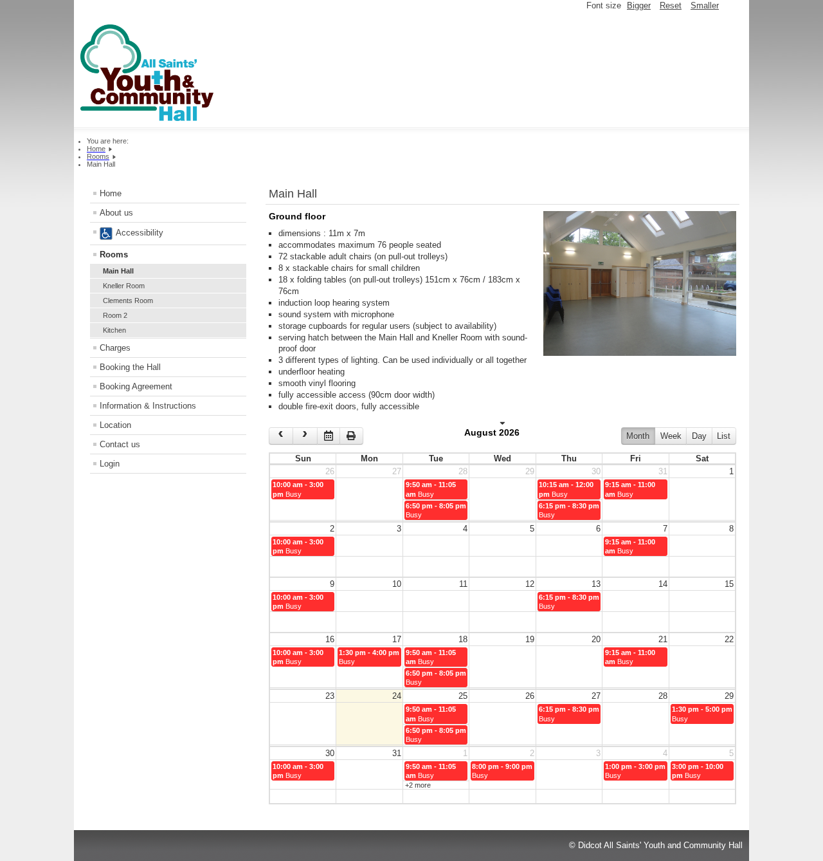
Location (115, 425)
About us (116, 213)
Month (637, 436)
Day (699, 436)
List (723, 436)
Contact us (120, 444)
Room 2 (115, 315)
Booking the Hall (130, 367)
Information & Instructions (148, 406)
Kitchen (114, 330)
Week (671, 436)
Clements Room (128, 300)
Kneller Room (124, 286)
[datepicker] (328, 436)
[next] (305, 436)
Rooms (114, 254)
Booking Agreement (136, 386)
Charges (115, 348)
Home (111, 193)
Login (110, 463)
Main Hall (118, 271)
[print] (351, 436)
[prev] (281, 436)
